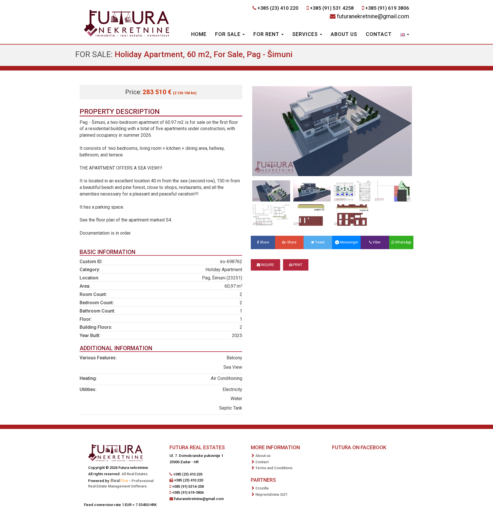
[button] (404, 35)
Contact (379, 34)
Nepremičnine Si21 (271, 494)
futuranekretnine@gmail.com (373, 16)
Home (199, 34)
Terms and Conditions (273, 468)
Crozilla (261, 488)
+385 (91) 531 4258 (332, 8)
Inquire (267, 265)
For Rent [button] (267, 34)
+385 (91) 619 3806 (387, 8)
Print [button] (297, 265)
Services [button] (305, 34)
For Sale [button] (228, 34)
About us (344, 34)
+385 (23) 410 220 (277, 8)
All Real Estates (135, 474)
